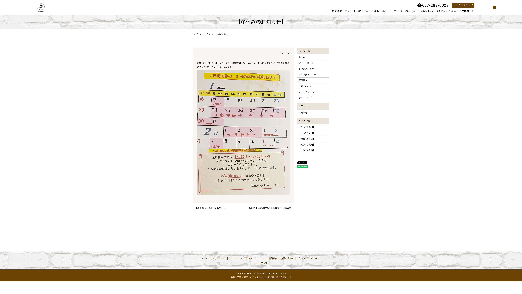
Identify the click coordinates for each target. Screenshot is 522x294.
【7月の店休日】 (307, 138)
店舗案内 (303, 80)
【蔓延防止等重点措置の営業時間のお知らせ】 (269, 208)
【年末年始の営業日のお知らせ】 (211, 208)
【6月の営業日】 (307, 144)
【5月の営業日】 (307, 150)
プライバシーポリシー (309, 92)
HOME (195, 34)
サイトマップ (305, 97)
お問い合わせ (463, 5)
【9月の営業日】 (307, 127)
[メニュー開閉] (494, 7)
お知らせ (207, 34)
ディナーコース (306, 63)
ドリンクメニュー (307, 74)
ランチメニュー (306, 68)
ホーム (302, 57)
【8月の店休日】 (307, 133)
